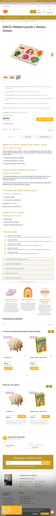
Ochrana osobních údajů (9, 500)
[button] (52, 512)
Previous (49, 331)
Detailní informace (46, 108)
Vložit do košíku (46, 119)
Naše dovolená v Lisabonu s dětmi (27, 503)
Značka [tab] (28, 136)
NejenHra (24, 484)
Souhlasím (45, 513)
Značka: (50, 129)
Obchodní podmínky (7, 6)
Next (52, 331)
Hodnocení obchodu (8, 502)
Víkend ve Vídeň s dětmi (25, 501)
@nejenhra (40, 486)
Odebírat (45, 463)
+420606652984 (41, 481)
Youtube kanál (25, 486)
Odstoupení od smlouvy (9, 504)
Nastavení (35, 513)
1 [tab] (27, 375)
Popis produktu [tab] (11, 136)
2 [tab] (28, 375)
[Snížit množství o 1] (33, 120)
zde (39, 511)
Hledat (33, 11)
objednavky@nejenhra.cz (27, 481)
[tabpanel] (15, 354)
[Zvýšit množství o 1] (33, 118)
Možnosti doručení (9, 115)
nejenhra (39, 484)
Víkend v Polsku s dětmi (25, 496)
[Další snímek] (52, 54)
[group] (16, 408)
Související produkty (44, 136)
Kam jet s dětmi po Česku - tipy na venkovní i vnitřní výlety (27, 499)
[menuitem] (13, 17)
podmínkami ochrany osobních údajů (27, 466)
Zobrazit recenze (17, 439)
